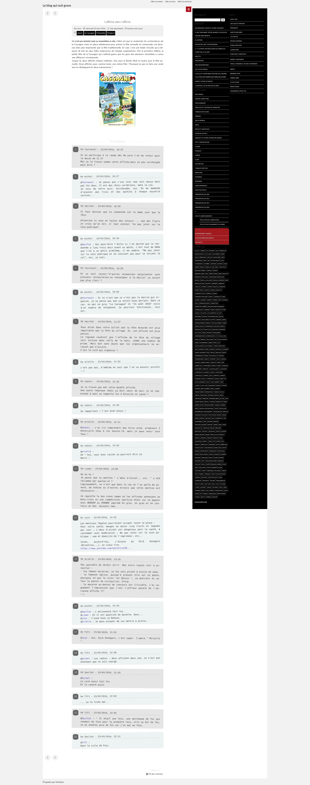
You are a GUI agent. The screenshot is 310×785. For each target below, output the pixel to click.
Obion (232, 69)
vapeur (209, 487)
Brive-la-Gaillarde (206, 280)
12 (75, 446)
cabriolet (221, 283)
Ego (200, 332)
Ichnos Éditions (236, 45)
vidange (197, 490)
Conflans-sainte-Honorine (216, 306)
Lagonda (206, 372)
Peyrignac (212, 431)
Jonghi (213, 365)
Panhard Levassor (200, 424)
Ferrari (203, 339)
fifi (84, 742)
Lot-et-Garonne (200, 382)
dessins (208, 323)
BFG (207, 273)
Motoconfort (208, 411)
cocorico (225, 300)
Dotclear (60, 782)
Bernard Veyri (235, 73)
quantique (198, 441)
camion (204, 286)
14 (75, 518)
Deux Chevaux (200, 120)
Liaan (85, 615)
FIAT (215, 339)
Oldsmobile (198, 421)
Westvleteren (221, 493)
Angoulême (216, 257)
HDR (208, 352)
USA (217, 484)
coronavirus (199, 309)
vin (207, 490)
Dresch (223, 326)
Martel (197, 395)
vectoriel (215, 487)
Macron (224, 385)
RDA (222, 441)
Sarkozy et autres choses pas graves (208, 138)
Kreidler (205, 369)
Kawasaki (225, 365)
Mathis (216, 395)
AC (207, 250)
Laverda (205, 375)
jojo (84, 618)
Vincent (211, 490)
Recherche (200, 15)
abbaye (203, 250)
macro (218, 385)
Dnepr (224, 323)
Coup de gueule (200, 190)
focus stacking (222, 339)
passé (224, 424)
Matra (221, 395)
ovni (204, 421)
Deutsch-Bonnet (217, 323)
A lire (197, 159)
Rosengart (213, 451)
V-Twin (197, 487)
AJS (205, 254)
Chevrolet (217, 296)
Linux (203, 378)
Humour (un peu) (201, 133)
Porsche (203, 438)
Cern (201, 290)
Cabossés (214, 283)
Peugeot (204, 431)
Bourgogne (213, 277)
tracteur (204, 477)
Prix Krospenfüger (202, 65)
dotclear (216, 326)
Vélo (220, 487)
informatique (199, 359)
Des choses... (199, 94)
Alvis (196, 257)
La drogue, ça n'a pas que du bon (207, 86)
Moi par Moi (199, 164)
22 (75, 737)
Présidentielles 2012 (202, 198)
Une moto (198, 242)
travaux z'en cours (135, 29)
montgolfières (209, 405)
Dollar (202, 326)
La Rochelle (198, 372)
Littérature (209, 378)
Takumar (197, 470)
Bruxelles (198, 283)
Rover (197, 454)
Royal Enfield (204, 454)
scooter (197, 461)
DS (201, 329)
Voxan (197, 493)
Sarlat (211, 457)
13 (75, 468)
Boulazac (205, 277)
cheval (211, 296)
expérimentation (200, 336)
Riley (202, 447)
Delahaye (198, 319)
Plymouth (221, 434)
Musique (198, 151)
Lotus (207, 382)
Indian (222, 355)
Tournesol (88, 182)
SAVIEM (216, 457)
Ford (196, 342)
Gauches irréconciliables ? (204, 238)
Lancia (212, 372)
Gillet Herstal (208, 346)
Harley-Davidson (200, 352)
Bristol (197, 280)
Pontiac (197, 438)
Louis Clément (215, 382)
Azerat (197, 267)
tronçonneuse (220, 480)
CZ (217, 313)
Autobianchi (199, 263)
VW (201, 493)
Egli (196, 332)
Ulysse (201, 484)
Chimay (197, 300)
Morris (223, 405)
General (198, 116)
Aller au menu (170, 2)
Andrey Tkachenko (237, 59)
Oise (224, 418)
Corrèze (206, 309)
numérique (218, 418)
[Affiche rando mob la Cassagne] (117, 99)
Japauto (213, 362)
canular (215, 286)
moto (216, 408)
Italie (218, 359)
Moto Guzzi (222, 408)
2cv (196, 250)
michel (88, 176)
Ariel (204, 260)
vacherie (202, 487)
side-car (197, 464)
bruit (226, 280)
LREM (221, 382)
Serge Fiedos (234, 87)
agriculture (199, 254)
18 (75, 653)
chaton (214, 293)
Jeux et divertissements (203, 216)
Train (220, 477)
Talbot (204, 470)
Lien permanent (116, 29)
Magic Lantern (215, 388)
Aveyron (213, 263)
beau (216, 267)
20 (75, 696)
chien (223, 296)
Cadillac (197, 286)
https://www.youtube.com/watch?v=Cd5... (106, 548)
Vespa (225, 487)
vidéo (203, 490)
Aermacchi (223, 250)
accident (211, 250)
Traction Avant (212, 477)
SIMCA (203, 464)
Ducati (206, 329)
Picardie (223, 431)
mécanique (198, 398)
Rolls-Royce (222, 447)
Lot (225, 378)
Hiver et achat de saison (204, 81)
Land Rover (218, 372)
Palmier (209, 421)
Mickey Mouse (199, 401)
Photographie (200, 103)
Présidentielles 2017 (202, 203)
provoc (216, 438)
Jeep (223, 362)
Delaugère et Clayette (208, 319)
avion (225, 263)
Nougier (208, 418)
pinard (207, 434)
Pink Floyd (214, 434)
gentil (215, 342)
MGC (227, 398)
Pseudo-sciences (236, 41)
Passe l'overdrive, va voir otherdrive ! (244, 64)
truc (196, 484)
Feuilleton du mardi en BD (209, 220)
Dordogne (209, 326)
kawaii (219, 365)
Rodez (216, 447)
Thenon (201, 474)
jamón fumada (205, 362)
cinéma (209, 300)
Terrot (224, 470)
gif (219, 342)
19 (75, 672)
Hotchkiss (212, 355)
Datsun (204, 316)
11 (75, 421)
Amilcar (209, 257)
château (208, 293)
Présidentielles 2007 (202, 194)
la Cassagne (90, 33)
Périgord (110, 33)
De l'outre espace (201, 69)
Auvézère (206, 263)
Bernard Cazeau (200, 273)
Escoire (209, 332)
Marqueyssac (209, 392)
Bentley (209, 270)
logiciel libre (219, 378)
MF (220, 398)
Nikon (219, 415)
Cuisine (197, 146)
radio (210, 441)
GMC (196, 349)
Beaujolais (223, 267)
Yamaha (197, 497)
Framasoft (234, 28)
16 (75, 606)
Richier (197, 447)
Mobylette (101, 33)
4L (199, 250)
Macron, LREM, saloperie (202, 388)
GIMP (215, 346)
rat (214, 441)
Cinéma (197, 155)
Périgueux (198, 431)
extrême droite (210, 336)
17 (75, 632)
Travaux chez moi (201, 168)
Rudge (211, 454)
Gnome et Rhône (204, 349)
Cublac (197, 313)
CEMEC (197, 290)
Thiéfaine (207, 474)
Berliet (215, 270)
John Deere (207, 365)
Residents (212, 444)
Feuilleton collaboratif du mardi (212, 224)
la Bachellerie (213, 369)
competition (214, 303)
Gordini (212, 349)
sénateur (220, 461)
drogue (197, 329)
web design (212, 493)
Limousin (198, 378)
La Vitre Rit (234, 37)
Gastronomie (203, 342)
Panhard (216, 421)
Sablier (217, 454)
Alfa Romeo (216, 254)
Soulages (202, 467)
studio (208, 467)
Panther (209, 424)
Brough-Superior (218, 280)
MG (223, 398)
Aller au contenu (157, 2)
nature (214, 415)
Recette (198, 56)
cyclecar (203, 313)
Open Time (233, 19)
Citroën (214, 300)
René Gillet (204, 444)
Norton (202, 418)
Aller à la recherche (185, 2)
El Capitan (198, 40)
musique (197, 415)
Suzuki (220, 467)
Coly (196, 303)
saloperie (223, 454)
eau (210, 329)
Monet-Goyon (199, 405)
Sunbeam (214, 467)
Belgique (198, 270)
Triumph (212, 480)
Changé (206, 290)
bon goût (225, 273)
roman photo (204, 451)
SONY (196, 467)
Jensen (197, 365)
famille (197, 339)
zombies (208, 497)
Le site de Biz (234, 82)
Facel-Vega (223, 336)
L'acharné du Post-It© (238, 91)
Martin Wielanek (236, 32)
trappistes (198, 480)
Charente (198, 293)
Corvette (218, 309)
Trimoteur (205, 480)
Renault (197, 444)
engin (204, 332)
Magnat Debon (199, 392)
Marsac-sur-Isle (219, 392)
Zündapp (214, 497)
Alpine (222, 254)
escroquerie (216, 332)
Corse (212, 309)
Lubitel (197, 385)
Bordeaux (198, 277)
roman (197, 451)
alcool (209, 254)
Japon (218, 362)
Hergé (224, 352)
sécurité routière (211, 461)
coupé (223, 309)
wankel (205, 493)
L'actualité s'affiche (237, 23)
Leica (210, 375)
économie (222, 329)
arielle (86, 451)
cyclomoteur (212, 313)
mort (196, 408)
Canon (209, 286)
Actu (217, 250)
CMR (219, 300)
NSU (213, 418)
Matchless (204, 395)
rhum (218, 444)
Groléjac (218, 349)
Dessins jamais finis (202, 99)
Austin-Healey (215, 260)
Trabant (197, 477)
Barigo (202, 267)
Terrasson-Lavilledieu (214, 470)
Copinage (198, 177)
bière (211, 273)
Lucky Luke (204, 385)
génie (210, 342)
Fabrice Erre (234, 78)
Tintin (213, 474)
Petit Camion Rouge (202, 142)
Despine (218, 319)
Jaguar (197, 362)
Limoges (222, 375)
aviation (219, 263)
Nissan (224, 415)
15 (75, 559)
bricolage (221, 277)
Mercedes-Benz (214, 398)
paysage (197, 428)
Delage (221, 316)
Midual (207, 401)
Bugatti (208, 283)
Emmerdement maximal (203, 233)
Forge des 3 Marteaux (238, 54)
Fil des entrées (156, 774)
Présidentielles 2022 (202, 207)
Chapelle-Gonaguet (216, 290)
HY (217, 355)
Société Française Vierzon (213, 464)
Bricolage (198, 172)
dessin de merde (200, 323)
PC (201, 428)
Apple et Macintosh (202, 129)
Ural (213, 484)
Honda (206, 355)
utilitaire (222, 484)
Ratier (218, 441)
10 (75, 405)
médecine (205, 398)
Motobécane (199, 411)
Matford (210, 395)
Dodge (197, 326)
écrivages (198, 181)
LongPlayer (234, 50)
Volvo (226, 490)
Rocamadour (209, 447)
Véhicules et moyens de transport (207, 107)
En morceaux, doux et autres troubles (209, 28)
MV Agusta (204, 415)
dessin (80, 33)
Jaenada (223, 359)
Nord (196, 418)
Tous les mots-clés (201, 502)
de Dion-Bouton (213, 316)
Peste (197, 125)
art (209, 260)
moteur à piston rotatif (206, 408)
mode (225, 401)
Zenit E (203, 497)
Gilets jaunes (199, 346)
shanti (86, 427)
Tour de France (220, 474)
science (221, 457)
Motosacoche (218, 411)
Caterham (222, 286)
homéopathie (199, 355)
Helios (212, 352)
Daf (221, 313)
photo (218, 431)
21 (75, 712)
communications (204, 303)
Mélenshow (199, 60)
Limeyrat (216, 375)
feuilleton (209, 339)
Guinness (225, 349)
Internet (212, 359)
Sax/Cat (89, 206)
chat (203, 293)
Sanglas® (204, 457)
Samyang (197, 457)
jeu (201, 365)
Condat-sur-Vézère (200, 306)
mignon (212, 401)
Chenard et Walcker (201, 296)
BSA (203, 283)
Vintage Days (219, 490)
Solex (224, 464)
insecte (207, 359)
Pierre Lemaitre (199, 434)
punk (220, 438)
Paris (219, 424)
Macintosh (212, 385)
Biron (215, 273)
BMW (219, 273)
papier (215, 424)
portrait (210, 438)
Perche (212, 428)
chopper (203, 300)
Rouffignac (221, 451)
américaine (202, 257)
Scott (203, 461)
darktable (198, 316)
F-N (217, 336)
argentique (198, 260)
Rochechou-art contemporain (206, 44)
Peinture (206, 428)
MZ (209, 415)
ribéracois (224, 444)
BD (213, 267)
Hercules (218, 352)
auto (222, 260)
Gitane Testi (221, 346)
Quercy (205, 441)
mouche (225, 411)
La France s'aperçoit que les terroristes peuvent (55, 13)
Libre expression (201, 186)
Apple (223, 257)
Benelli (204, 270)
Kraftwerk (198, 369)
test (196, 474)
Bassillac (208, 267)
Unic (209, 484)
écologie (215, 329)
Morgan (217, 405)
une (205, 484)
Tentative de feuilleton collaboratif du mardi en (47, 13)
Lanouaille (198, 375)
